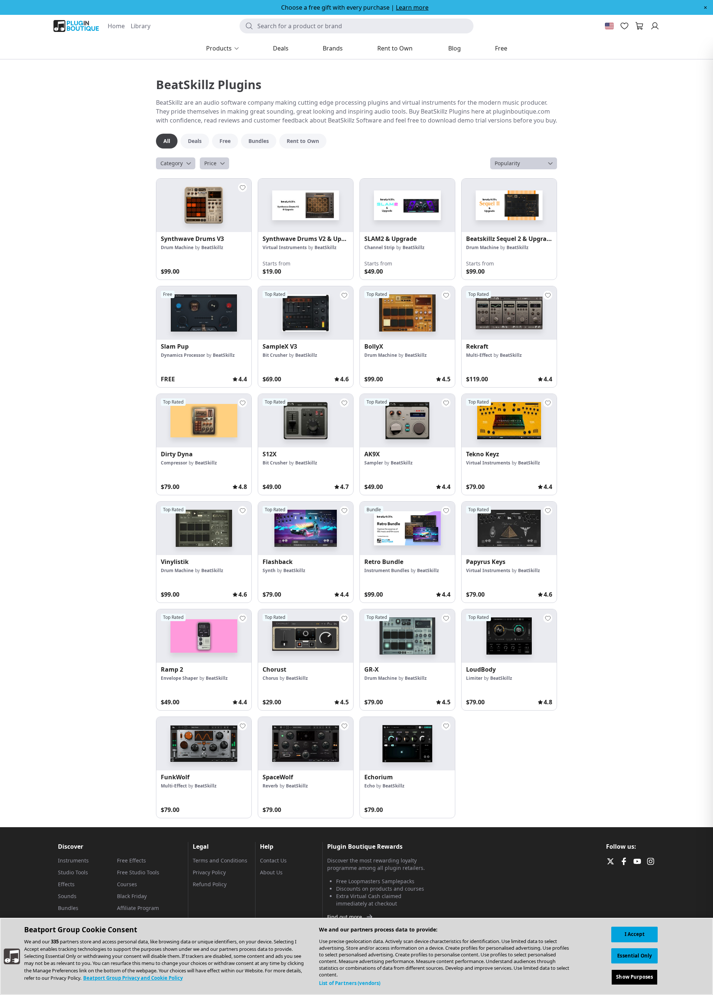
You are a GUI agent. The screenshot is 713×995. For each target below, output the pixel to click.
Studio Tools (73, 872)
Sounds (67, 896)
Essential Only (634, 955)
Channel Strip (379, 247)
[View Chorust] (305, 636)
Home (116, 26)
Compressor (174, 463)
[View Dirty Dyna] (203, 420)
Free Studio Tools (138, 872)
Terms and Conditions (220, 860)
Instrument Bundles (386, 570)
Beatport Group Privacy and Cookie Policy (133, 978)
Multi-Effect (479, 355)
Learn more (412, 7)
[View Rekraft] (509, 313)
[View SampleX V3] (305, 313)
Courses (127, 884)
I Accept (635, 934)
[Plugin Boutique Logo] (76, 26)
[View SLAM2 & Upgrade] (407, 205)
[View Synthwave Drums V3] (203, 205)
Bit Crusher (275, 355)
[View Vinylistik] (203, 528)
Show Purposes (634, 976)
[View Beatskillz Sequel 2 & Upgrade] (509, 205)
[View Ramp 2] (203, 636)
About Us (271, 872)
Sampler (373, 463)
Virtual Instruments (285, 247)
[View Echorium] (407, 743)
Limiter (474, 678)
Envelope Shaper (179, 678)
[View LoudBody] (509, 636)
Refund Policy (210, 884)
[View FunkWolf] (203, 743)
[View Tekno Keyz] (509, 420)
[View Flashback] (305, 528)
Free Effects (131, 860)
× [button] (705, 7)
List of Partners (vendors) (349, 983)
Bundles (68, 907)
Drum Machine (177, 247)
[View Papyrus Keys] (509, 528)
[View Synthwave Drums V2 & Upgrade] (305, 205)
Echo (369, 786)
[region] (356, 956)
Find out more (344, 916)
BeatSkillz (212, 247)
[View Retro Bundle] (407, 528)
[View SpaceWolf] (305, 743)
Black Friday (132, 896)
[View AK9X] (407, 420)
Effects (66, 884)
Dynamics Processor (183, 355)
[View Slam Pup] (203, 313)
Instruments (73, 860)
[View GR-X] (407, 636)
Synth (269, 570)
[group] (204, 229)
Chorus (270, 678)
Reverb (270, 786)
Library (140, 26)
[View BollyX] (407, 313)
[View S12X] (305, 420)
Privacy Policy (209, 872)
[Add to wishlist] (242, 187)
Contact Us (273, 860)
